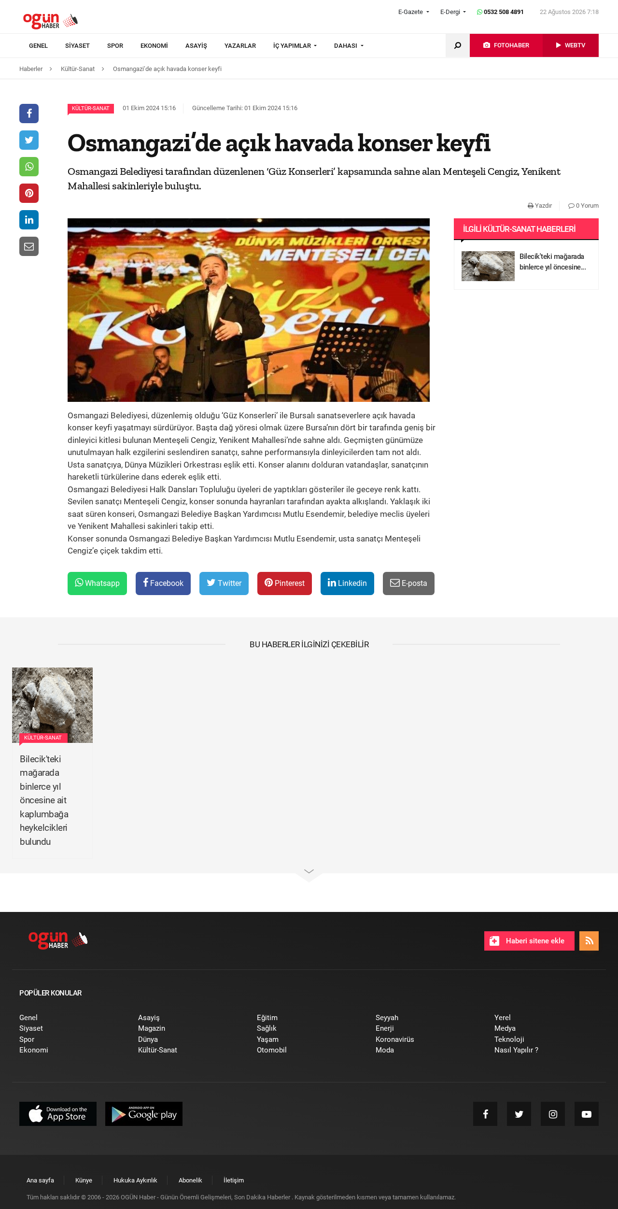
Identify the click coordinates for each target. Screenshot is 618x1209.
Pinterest (289, 583)
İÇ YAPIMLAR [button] (292, 45)
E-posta (413, 583)
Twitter (228, 583)
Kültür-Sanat (91, 108)
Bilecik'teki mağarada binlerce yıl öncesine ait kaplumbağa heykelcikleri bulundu (44, 800)
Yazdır (543, 205)
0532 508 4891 (503, 11)
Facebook (165, 583)
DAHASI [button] (346, 45)
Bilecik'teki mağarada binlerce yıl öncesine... (553, 262)
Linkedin (351, 583)
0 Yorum (587, 205)
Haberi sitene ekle (534, 941)
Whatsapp (101, 583)
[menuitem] (47, 46)
